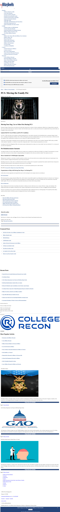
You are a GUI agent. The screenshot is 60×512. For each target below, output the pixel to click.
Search (30, 71)
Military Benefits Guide (7, 235)
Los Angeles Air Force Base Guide (9, 251)
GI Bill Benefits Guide (7, 240)
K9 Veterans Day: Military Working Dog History (12, 204)
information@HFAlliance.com (6, 496)
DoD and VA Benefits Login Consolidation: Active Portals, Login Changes (15, 285)
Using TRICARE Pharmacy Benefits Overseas (10, 294)
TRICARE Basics (6, 237)
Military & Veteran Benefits (9, 89)
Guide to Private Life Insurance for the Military (11, 243)
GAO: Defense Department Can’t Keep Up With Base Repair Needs (14, 279)
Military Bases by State (7, 481)
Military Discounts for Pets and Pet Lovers (10, 203)
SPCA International (4, 175)
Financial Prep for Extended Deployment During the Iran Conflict (14, 274)
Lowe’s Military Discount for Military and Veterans (11, 364)
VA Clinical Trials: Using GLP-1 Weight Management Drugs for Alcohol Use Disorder (17, 288)
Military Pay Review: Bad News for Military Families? (12, 291)
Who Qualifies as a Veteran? (7, 352)
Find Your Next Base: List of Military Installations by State (13, 232)
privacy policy (3, 500)
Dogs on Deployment (4, 183)
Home (2, 89)
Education (5, 475)
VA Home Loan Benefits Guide (8, 245)
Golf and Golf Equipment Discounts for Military (11, 358)
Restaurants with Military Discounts (8, 337)
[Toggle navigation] (14, 8)
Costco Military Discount (6, 340)
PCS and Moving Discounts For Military (10, 202)
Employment (5, 477)
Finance (4, 478)
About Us (4, 484)
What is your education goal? (5, 307)
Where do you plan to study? (5, 309)
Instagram (7, 498)
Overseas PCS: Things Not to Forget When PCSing (14, 167)
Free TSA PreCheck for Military (8, 346)
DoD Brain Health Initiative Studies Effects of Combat (12, 282)
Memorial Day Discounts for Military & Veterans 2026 (12, 355)
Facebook (3, 498)
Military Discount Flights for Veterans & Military (11, 343)
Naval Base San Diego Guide (8, 248)
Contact (4, 485)
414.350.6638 (15, 496)
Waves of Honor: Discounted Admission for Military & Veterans (14, 349)
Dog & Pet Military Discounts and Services (10, 197)
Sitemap (4, 483)
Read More (30, 402)
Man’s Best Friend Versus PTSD (9, 199)
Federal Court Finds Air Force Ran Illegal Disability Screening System (15, 297)
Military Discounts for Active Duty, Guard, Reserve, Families (13, 480)
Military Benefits (6, 436)
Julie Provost (4, 214)
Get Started (54, 83)
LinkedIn (11, 498)
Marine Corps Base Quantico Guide (9, 253)
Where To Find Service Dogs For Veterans (10, 200)
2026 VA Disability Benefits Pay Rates (9, 361)
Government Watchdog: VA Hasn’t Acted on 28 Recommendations (14, 300)
